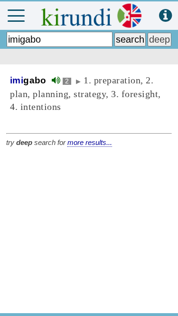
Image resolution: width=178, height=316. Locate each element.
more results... (89, 142)
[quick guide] (165, 16)
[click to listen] (56, 80)
